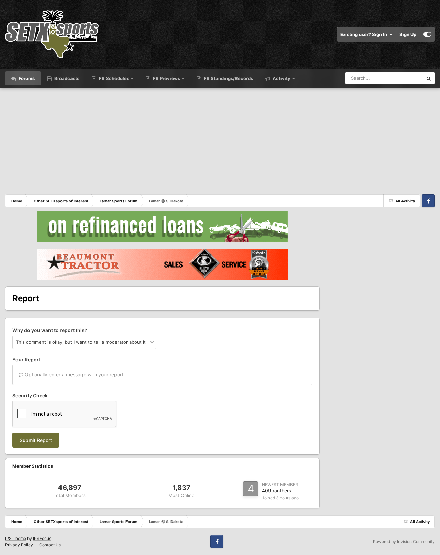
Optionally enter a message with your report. (74, 374)
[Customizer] (427, 34)
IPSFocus (42, 538)
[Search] (428, 78)
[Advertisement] (220, 139)
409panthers (276, 491)
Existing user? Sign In (364, 34)
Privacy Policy (19, 544)
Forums (26, 78)
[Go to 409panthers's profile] (250, 488)
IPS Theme (15, 538)
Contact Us (50, 544)
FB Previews (166, 78)
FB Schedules (114, 78)
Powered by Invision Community (404, 541)
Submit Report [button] (36, 440)
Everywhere (401, 78)
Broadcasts (66, 78)
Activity (281, 78)
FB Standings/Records (228, 78)
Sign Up (407, 34)
